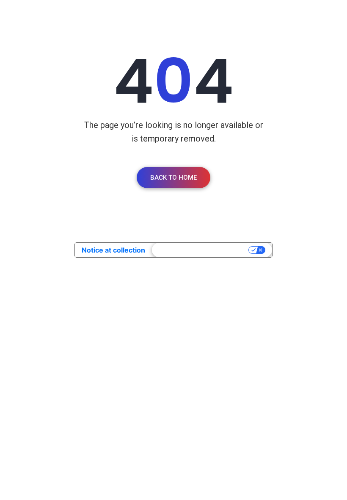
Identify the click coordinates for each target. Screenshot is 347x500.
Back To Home (173, 177)
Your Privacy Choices (201, 250)
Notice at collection (113, 250)
